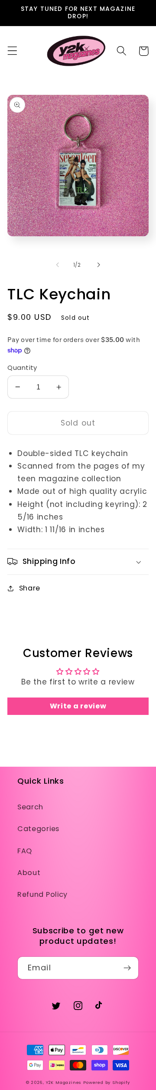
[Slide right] (98, 265)
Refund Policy (42, 894)
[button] (12, 51)
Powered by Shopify (106, 1082)
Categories (38, 829)
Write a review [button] (78, 706)
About (28, 873)
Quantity (22, 367)
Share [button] (29, 588)
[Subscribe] (127, 968)
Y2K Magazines (63, 1082)
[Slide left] (57, 265)
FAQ (24, 851)
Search (30, 807)
